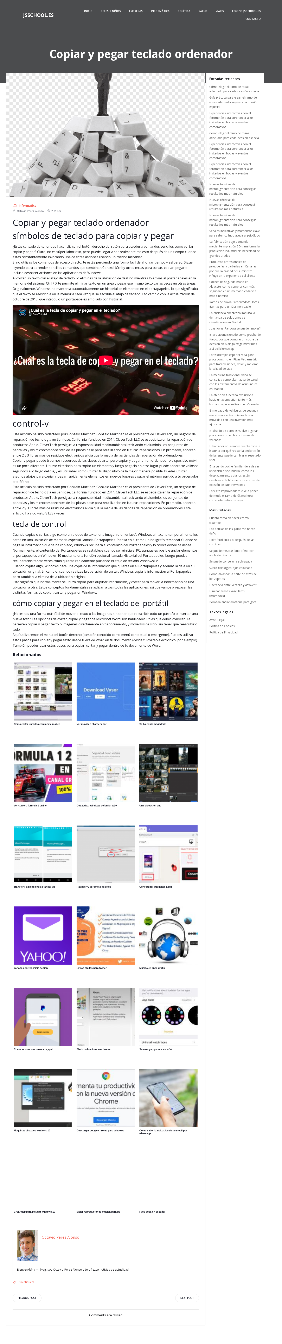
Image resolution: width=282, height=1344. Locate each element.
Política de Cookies (222, 626)
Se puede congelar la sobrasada (230, 561)
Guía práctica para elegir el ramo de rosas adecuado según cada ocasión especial (233, 102)
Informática (160, 11)
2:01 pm (56, 211)
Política (184, 11)
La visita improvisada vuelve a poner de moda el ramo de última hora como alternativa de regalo (233, 495)
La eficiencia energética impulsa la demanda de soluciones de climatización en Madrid (232, 317)
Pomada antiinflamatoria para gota (232, 602)
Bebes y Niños (111, 11)
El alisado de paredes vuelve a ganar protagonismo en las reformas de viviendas (233, 435)
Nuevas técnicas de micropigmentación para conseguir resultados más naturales (232, 188)
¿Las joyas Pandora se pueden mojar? (235, 328)
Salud (203, 11)
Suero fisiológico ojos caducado (230, 568)
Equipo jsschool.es (246, 11)
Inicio (88, 11)
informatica (28, 205)
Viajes (220, 11)
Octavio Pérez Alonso (30, 211)
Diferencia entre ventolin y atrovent (233, 585)
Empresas (136, 11)
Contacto (253, 19)
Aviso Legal (217, 620)
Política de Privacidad (223, 632)
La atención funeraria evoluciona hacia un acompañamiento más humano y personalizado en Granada (234, 399)
